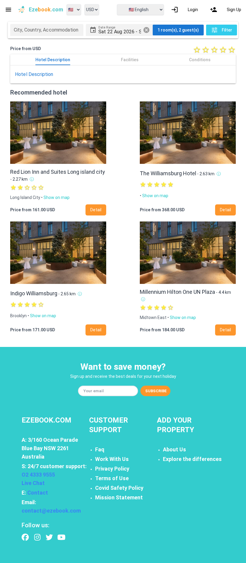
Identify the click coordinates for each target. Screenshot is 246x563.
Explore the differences (192, 459)
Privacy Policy (112, 468)
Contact (37, 492)
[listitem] (184, 9)
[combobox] (47, 30)
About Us (174, 449)
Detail (95, 209)
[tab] (52, 59)
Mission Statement (119, 497)
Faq (99, 449)
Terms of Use (112, 478)
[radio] (197, 50)
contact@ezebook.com (51, 510)
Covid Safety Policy (119, 488)
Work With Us (112, 459)
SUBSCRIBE (156, 391)
